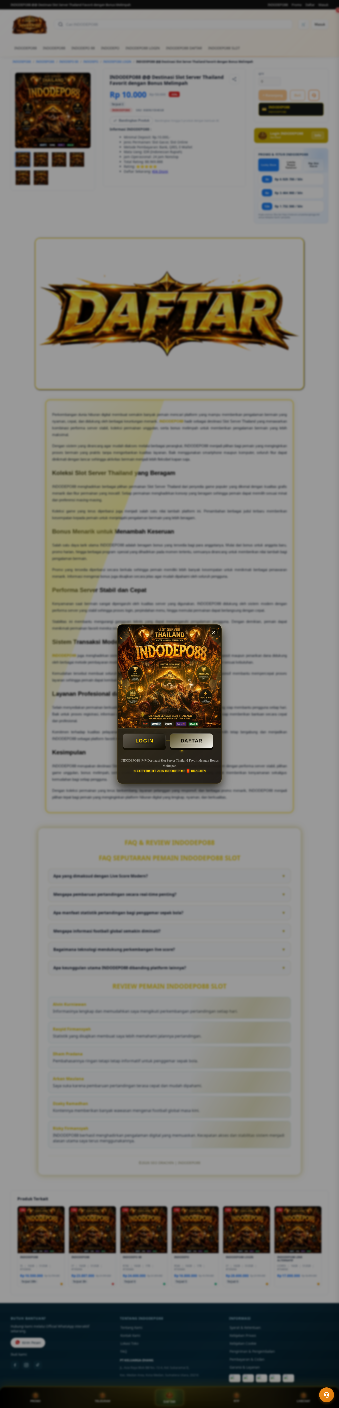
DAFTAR (192, 740)
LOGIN (144, 740)
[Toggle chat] (326, 1394)
